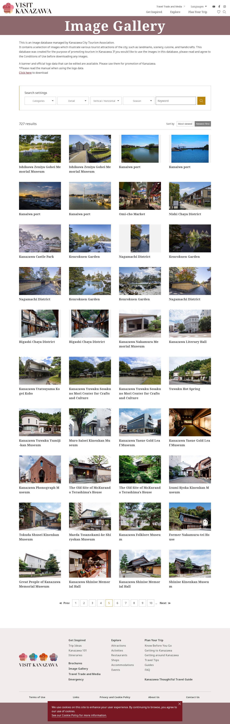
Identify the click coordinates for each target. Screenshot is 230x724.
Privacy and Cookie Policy (115, 697)
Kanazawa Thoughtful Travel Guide (169, 679)
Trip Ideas (75, 645)
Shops (115, 660)
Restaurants (119, 655)
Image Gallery (78, 668)
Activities (117, 650)
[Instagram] (224, 6)
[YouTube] (213, 6)
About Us (153, 697)
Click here (25, 73)
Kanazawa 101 (78, 650)
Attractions (118, 645)
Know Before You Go (158, 645)
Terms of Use (37, 697)
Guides (149, 665)
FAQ (147, 670)
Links (76, 697)
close (179, 703)
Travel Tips (152, 660)
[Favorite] (218, 12)
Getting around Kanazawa (162, 655)
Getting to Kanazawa (158, 650)
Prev (66, 603)
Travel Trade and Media (169, 6)
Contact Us (193, 697)
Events (115, 670)
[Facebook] (219, 6)
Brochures (75, 663)
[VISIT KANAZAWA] (27, 12)
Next (163, 603)
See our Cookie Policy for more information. (79, 715)
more (22, 136)
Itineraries (75, 655)
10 (150, 603)
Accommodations (122, 665)
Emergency (76, 679)
